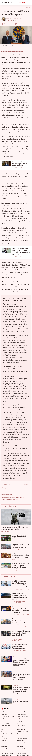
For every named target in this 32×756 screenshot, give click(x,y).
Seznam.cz (21, 2)
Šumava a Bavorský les (7, 753)
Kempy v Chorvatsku (6, 749)
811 (17, 24)
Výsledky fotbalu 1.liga (7, 734)
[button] (16, 35)
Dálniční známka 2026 (23, 751)
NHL (2, 743)
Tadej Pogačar (20, 721)
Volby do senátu (5, 723)
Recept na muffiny (22, 734)
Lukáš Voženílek (22, 615)
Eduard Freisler (22, 589)
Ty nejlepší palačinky (22, 732)
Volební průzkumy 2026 (7, 716)
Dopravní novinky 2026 (23, 753)
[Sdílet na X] (5, 488)
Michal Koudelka (6, 499)
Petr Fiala (15, 499)
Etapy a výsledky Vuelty (23, 716)
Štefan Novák (17, 602)
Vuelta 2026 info (21, 714)
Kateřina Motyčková (17, 639)
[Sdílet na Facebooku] (2, 488)
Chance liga (4, 732)
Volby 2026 (4, 714)
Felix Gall (19, 723)
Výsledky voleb (5, 719)
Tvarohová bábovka (22, 738)
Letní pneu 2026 (21, 749)
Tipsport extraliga (6, 736)
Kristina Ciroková (13, 18)
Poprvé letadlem (5, 751)
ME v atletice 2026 (6, 738)
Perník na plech (21, 743)
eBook (5, 24)
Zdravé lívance (21, 736)
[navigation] (2, 2)
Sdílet (12, 24)
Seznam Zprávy (22, 627)
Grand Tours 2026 (21, 726)
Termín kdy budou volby (7, 721)
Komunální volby (5, 726)
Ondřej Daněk (21, 601)
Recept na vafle (21, 741)
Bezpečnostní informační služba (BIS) (12, 497)
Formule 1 (4, 741)
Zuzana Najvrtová (23, 650)
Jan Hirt (19, 719)
